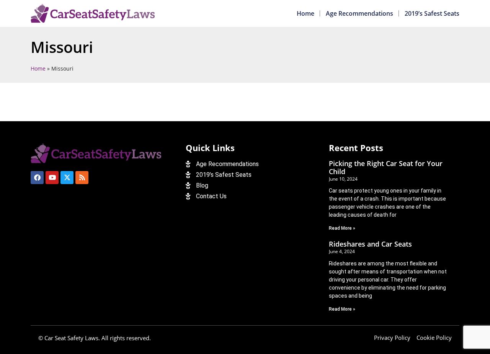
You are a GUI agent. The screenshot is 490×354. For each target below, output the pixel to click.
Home (305, 13)
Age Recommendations (359, 13)
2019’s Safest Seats (432, 13)
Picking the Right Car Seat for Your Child (386, 167)
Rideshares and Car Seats (370, 244)
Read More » (342, 228)
